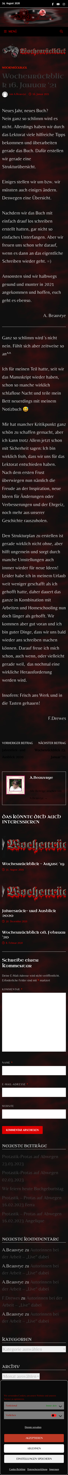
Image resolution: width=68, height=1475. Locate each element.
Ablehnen (34, 1448)
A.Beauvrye (20, 94)
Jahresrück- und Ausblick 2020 (29, 913)
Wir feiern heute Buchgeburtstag (32, 1188)
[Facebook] (53, 3)
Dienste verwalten (33, 1427)
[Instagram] (64, 3)
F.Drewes (11, 1298)
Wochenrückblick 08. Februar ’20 (34, 935)
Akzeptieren (34, 1437)
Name (7, 1062)
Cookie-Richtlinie (17, 1469)
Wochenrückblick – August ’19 (33, 863)
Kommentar (12, 989)
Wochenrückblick (14, 67)
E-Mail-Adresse (15, 1084)
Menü (12, 31)
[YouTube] (59, 3)
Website (8, 1106)
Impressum (54, 1469)
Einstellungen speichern (34, 1458)
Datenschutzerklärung (37, 1469)
